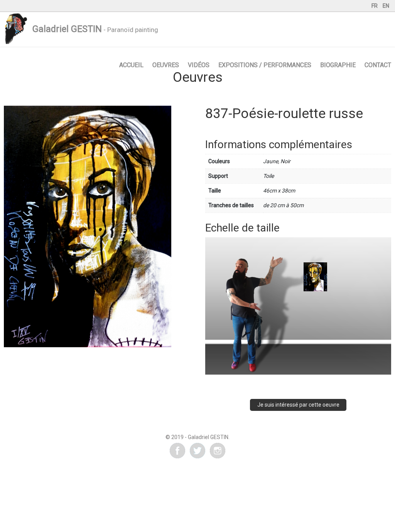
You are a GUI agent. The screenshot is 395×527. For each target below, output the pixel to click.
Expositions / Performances (264, 65)
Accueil (131, 65)
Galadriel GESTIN (67, 29)
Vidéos (198, 65)
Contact (378, 65)
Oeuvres (165, 65)
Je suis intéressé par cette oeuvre (298, 405)
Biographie (338, 65)
